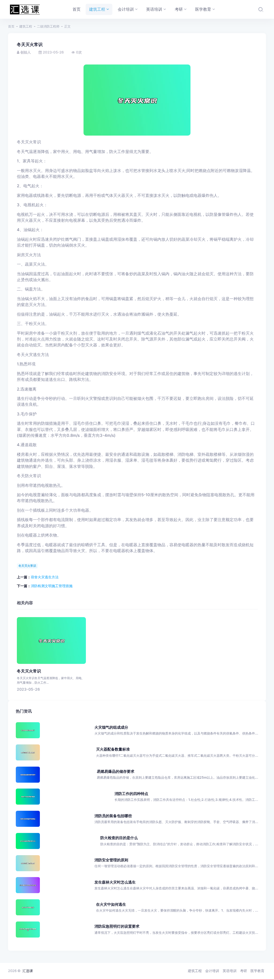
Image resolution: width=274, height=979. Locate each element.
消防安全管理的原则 (111, 860)
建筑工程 (25, 26)
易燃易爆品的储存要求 (115, 771)
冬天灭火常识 (27, 566)
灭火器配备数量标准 (113, 749)
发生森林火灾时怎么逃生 (115, 882)
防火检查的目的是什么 (119, 837)
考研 (243, 971)
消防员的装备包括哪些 (113, 815)
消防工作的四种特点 (131, 793)
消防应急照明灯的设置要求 (116, 926)
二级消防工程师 (48, 26)
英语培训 (230, 971)
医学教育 (257, 971)
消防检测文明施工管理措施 (52, 586)
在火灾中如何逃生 (111, 904)
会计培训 (212, 971)
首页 (11, 26)
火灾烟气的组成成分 (111, 727)
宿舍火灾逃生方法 (45, 577)
